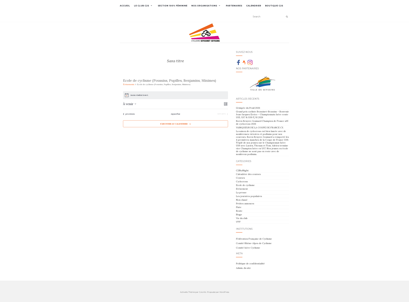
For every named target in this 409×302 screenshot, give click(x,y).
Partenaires (234, 5)
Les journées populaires (249, 196)
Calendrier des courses (248, 174)
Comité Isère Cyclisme (248, 247)
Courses (240, 177)
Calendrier (253, 5)
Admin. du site (243, 268)
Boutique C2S (274, 5)
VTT (238, 221)
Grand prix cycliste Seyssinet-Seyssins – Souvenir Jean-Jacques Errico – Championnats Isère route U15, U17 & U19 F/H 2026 (262, 114)
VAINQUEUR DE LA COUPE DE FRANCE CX (259, 127)
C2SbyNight (242, 170)
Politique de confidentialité (250, 263)
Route (239, 210)
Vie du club (241, 218)
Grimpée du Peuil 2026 (248, 107)
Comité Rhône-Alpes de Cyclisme (254, 243)
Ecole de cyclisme (245, 185)
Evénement (242, 188)
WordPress (224, 292)
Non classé (241, 199)
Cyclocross (242, 181)
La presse (241, 192)
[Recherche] (287, 16)
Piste (238, 207)
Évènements (128, 84)
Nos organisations (204, 5)
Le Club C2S (141, 5)
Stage (239, 214)
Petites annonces (245, 203)
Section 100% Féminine (172, 5)
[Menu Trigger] (24, 6)
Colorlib (202, 292)
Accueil (125, 5)
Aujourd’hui (175, 114)
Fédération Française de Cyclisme (254, 238)
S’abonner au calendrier (174, 124)
